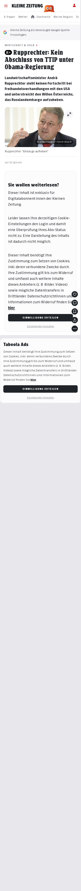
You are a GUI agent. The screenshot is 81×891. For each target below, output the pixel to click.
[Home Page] (27, 6)
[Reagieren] (75, 294)
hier (11, 308)
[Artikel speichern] (75, 311)
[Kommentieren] (75, 303)
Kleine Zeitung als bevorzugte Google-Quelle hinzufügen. (40, 32)
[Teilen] (75, 320)
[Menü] (6, 6)
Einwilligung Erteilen (40, 317)
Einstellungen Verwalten (40, 326)
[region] (40, 17)
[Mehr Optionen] (75, 329)
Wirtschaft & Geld (20, 45)
